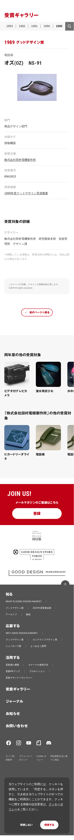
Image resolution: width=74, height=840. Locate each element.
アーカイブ (11, 614)
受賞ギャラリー (18, 689)
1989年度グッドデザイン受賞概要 (26, 193)
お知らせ (13, 714)
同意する (49, 824)
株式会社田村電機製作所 (20, 159)
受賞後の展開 (12, 665)
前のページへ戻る (39, 312)
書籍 (28, 614)
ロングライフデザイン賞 (45, 639)
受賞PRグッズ (13, 671)
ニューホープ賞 (13, 646)
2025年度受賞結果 (42, 608)
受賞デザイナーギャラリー (19, 677)
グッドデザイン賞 (14, 608)
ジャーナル (14, 701)
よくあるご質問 (38, 646)
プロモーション (37, 671)
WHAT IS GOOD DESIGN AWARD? (24, 601)
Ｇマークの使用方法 (38, 665)
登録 (37, 513)
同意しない (26, 824)
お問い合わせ (17, 726)
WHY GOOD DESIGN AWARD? (22, 633)
